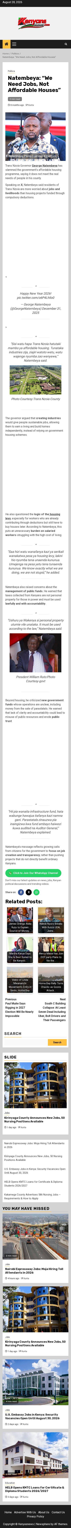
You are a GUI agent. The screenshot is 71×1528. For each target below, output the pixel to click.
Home (8, 1512)
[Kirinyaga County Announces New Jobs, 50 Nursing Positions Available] (35, 1085)
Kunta (31, 105)
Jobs (7, 1112)
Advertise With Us (25, 1512)
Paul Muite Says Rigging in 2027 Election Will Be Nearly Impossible (19, 1008)
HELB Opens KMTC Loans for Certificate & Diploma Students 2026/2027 (34, 1489)
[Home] (6, 44)
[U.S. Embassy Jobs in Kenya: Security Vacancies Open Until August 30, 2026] (35, 1382)
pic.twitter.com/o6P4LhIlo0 (35, 297)
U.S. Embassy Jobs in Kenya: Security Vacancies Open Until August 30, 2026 (32, 1416)
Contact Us (58, 1512)
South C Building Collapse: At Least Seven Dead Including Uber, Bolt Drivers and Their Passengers (52, 1010)
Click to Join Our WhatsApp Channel (35, 873)
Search (13, 1033)
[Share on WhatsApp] (36, 892)
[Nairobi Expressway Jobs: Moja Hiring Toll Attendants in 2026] (35, 1237)
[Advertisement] (35, 237)
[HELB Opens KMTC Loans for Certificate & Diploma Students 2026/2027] (35, 1455)
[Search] (66, 44)
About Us (43, 1512)
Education (10, 1483)
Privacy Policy (35, 1516)
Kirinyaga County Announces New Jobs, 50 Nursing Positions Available (34, 1119)
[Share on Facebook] (21, 892)
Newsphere (43, 1524)
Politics (11, 71)
